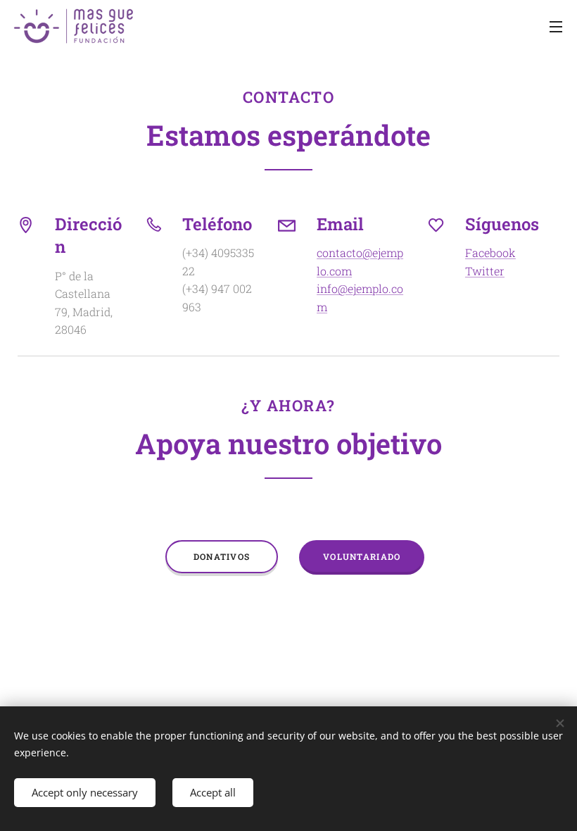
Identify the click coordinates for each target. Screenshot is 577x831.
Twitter (485, 270)
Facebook (490, 252)
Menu (556, 26)
